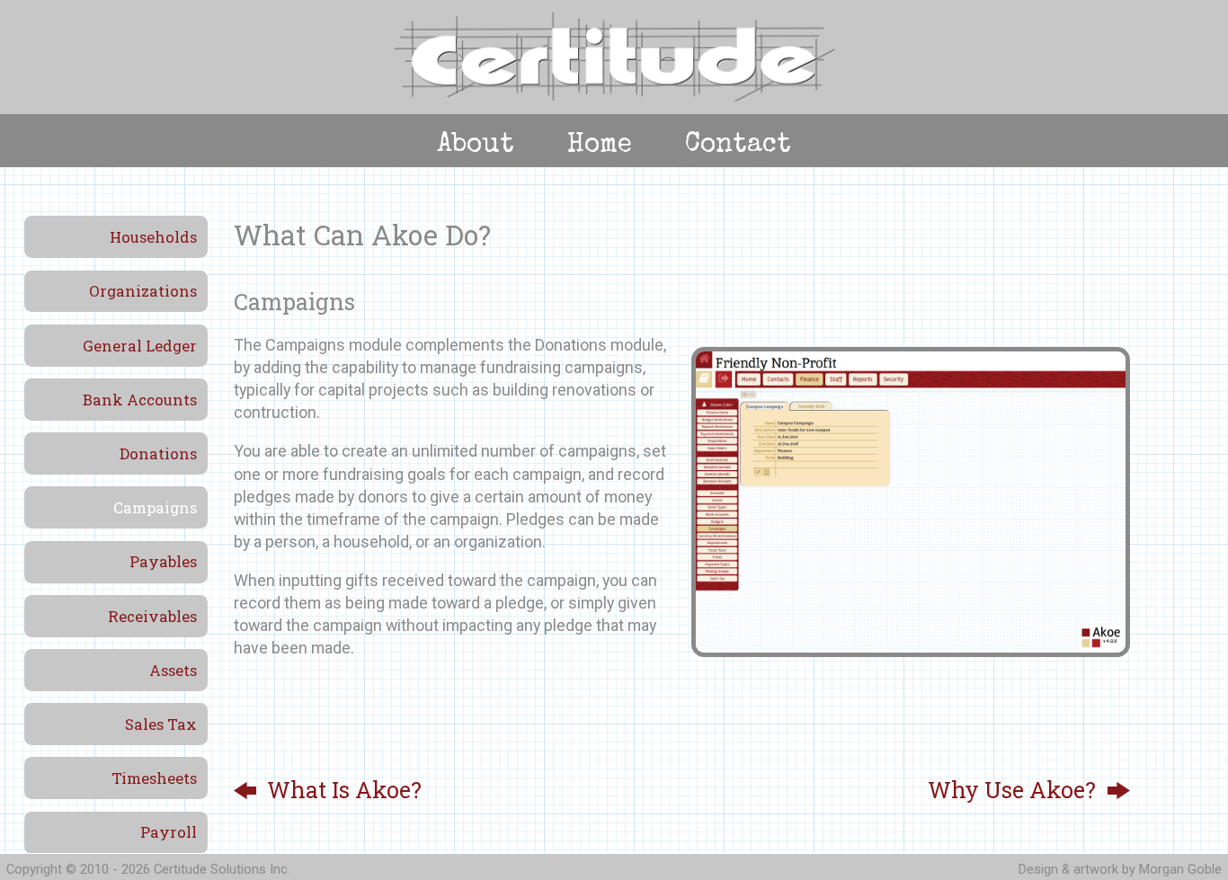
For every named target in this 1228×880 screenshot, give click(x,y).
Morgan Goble (1180, 869)
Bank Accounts (140, 399)
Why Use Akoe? (1012, 789)
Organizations (143, 290)
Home (599, 145)
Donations (158, 453)
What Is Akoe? (344, 789)
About (475, 145)
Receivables (152, 616)
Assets (173, 670)
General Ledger (140, 345)
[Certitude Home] (614, 99)
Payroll (168, 832)
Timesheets (154, 778)
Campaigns (155, 507)
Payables (163, 561)
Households (153, 237)
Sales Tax (161, 724)
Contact (738, 145)
